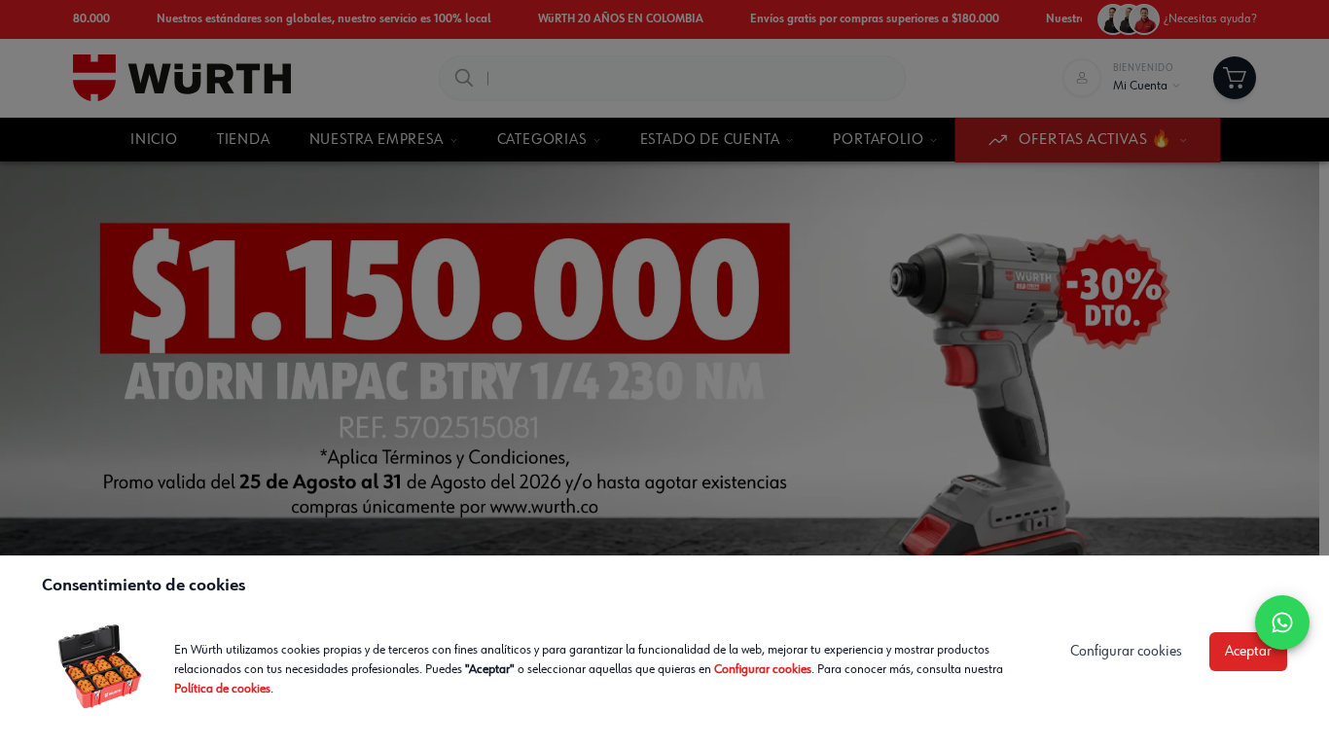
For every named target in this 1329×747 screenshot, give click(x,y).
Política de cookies (222, 688)
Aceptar (1248, 651)
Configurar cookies (762, 669)
